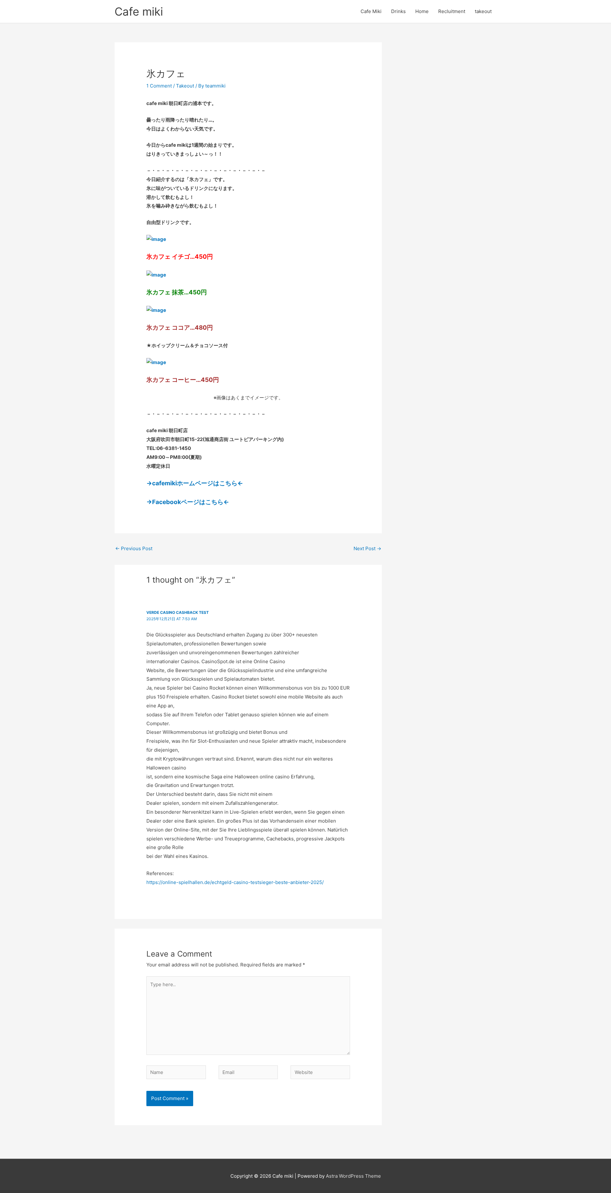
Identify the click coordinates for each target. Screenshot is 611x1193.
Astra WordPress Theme (353, 1176)
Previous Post (133, 548)
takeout (483, 11)
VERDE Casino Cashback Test (177, 612)
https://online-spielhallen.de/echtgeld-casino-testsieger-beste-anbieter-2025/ (235, 882)
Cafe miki (139, 11)
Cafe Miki (371, 11)
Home (422, 11)
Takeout (185, 86)
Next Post (367, 548)
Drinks (398, 11)
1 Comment (159, 86)
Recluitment (451, 11)
